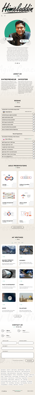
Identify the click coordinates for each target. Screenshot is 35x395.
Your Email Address (23, 340)
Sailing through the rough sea (7, 260)
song (22, 242)
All (12, 242)
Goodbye (22, 260)
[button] (17, 316)
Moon (4, 308)
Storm (21, 284)
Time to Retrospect (8, 284)
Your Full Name (6, 340)
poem (19, 242)
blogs (15, 242)
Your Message (5, 351)
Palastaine (23, 308)
